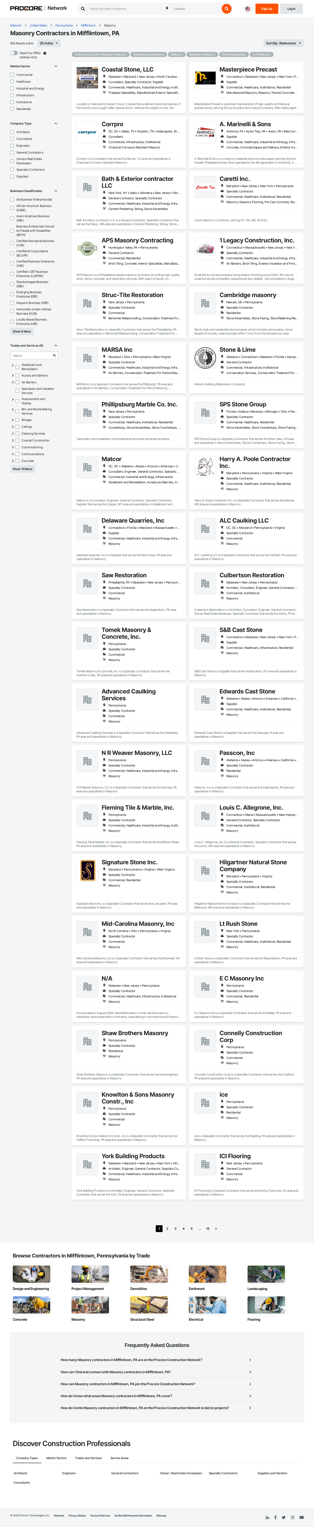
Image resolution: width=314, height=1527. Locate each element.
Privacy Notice (77, 1515)
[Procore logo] (26, 9)
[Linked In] (267, 1518)
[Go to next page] (216, 1228)
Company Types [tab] (27, 1458)
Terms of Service (100, 1515)
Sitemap (161, 1515)
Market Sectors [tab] (56, 1458)
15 (208, 1228)
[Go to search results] (54, 355)
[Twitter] (284, 1518)
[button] (12, 74)
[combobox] (196, 8)
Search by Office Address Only (30, 55)
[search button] (227, 9)
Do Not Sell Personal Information (133, 1515)
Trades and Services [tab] (88, 1458)
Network (57, 8)
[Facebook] (275, 1517)
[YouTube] (301, 1517)
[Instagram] (292, 1518)
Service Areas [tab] (119, 1458)
